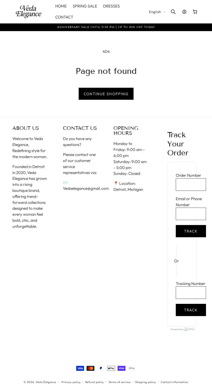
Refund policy (94, 382)
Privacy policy (71, 382)
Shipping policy (145, 382)
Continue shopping (106, 93)
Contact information (174, 382)
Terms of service (119, 382)
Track (191, 231)
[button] (173, 11)
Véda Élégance (46, 382)
